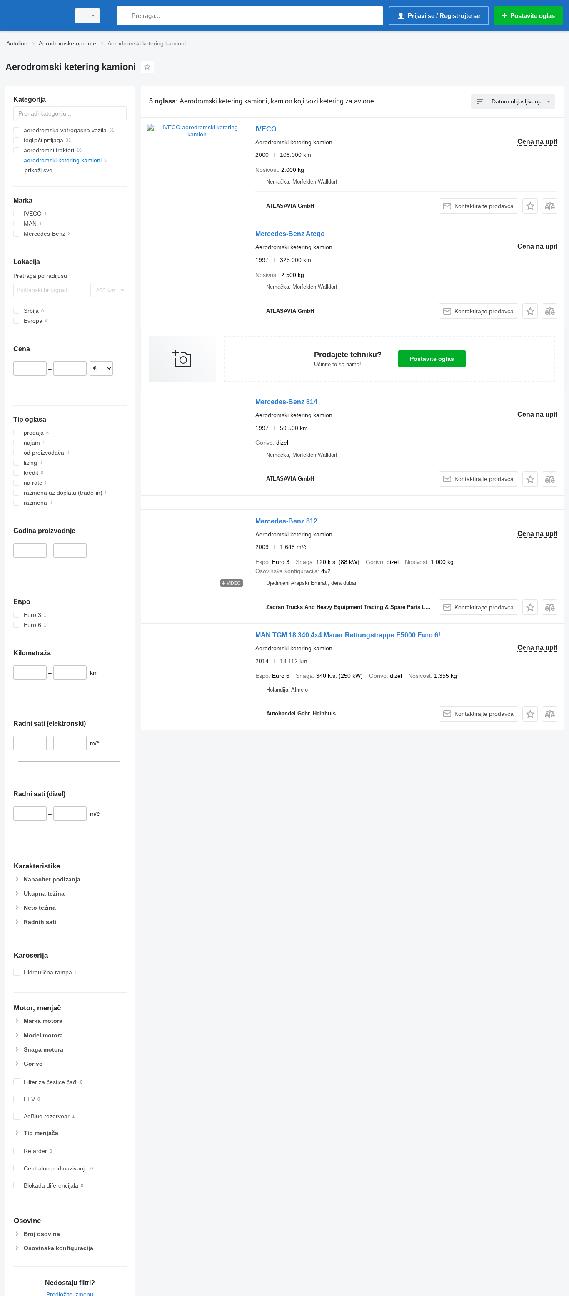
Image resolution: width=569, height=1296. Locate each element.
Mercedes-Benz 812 (286, 521)
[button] (530, 206)
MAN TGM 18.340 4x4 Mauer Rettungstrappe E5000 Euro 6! (347, 635)
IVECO (265, 129)
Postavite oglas (432, 358)
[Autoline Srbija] (35, 15)
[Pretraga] (125, 15)
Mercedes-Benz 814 (286, 401)
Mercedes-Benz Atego (290, 233)
